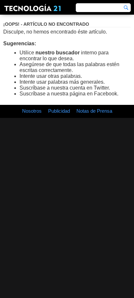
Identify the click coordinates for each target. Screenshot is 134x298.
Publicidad (59, 111)
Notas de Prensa (94, 111)
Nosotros (32, 111)
